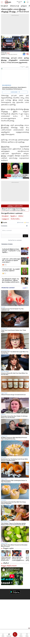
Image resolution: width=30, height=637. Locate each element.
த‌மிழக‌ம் (24, 6)
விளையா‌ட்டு (14, 6)
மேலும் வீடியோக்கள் (9, 566)
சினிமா (20, 216)
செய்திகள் (4, 6)
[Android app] (15, 592)
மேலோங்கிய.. (15, 219)
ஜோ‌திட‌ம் (13, 216)
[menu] (2, 2)
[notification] (27, 2)
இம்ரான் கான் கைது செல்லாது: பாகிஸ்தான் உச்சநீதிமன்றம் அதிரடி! (13, 209)
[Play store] (24, 2)
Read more (8, 175)
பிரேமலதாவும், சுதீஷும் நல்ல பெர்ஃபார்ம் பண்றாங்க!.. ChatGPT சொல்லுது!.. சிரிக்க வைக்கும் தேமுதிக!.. (6, 559)
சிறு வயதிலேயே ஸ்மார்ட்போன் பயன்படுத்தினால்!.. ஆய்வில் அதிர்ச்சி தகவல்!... (18, 559)
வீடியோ (6, 563)
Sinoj (8, 53)
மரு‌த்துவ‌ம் (5, 219)
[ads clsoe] (29, 628)
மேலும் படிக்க (8, 548)
